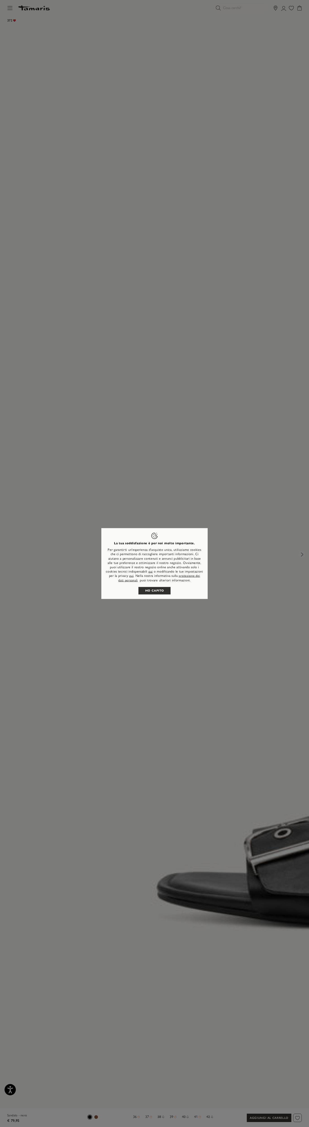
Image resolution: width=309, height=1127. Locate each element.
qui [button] (131, 576)
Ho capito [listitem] (154, 590)
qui (150, 571)
